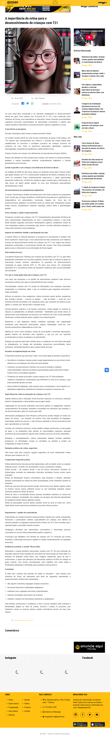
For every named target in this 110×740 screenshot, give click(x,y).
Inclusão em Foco (27, 620)
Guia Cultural (13, 711)
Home (10, 700)
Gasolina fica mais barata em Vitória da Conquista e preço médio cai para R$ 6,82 (92, 162)
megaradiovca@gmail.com (54, 717)
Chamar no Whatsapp (53, 712)
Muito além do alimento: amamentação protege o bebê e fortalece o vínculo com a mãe (93, 73)
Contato (27, 711)
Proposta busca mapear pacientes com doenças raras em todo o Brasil (92, 125)
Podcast (27, 707)
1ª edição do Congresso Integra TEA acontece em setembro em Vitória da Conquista (93, 189)
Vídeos (27, 704)
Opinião (27, 700)
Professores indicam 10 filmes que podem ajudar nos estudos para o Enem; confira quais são (93, 203)
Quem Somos (13, 704)
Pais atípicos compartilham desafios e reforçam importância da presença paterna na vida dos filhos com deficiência (93, 90)
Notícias (17, 620)
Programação (13, 707)
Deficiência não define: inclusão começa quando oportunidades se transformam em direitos (93, 59)
